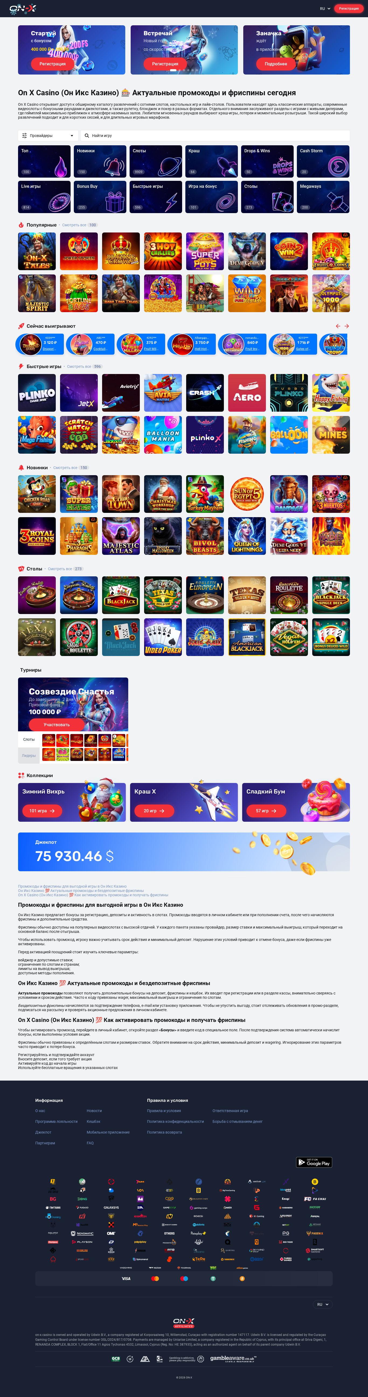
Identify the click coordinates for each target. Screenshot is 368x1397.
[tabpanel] (71, 50)
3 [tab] (184, 70)
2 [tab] (180, 70)
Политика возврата (164, 1132)
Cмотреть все (82, 366)
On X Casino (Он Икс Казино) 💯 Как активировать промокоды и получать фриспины (93, 895)
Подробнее (276, 63)
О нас (40, 1111)
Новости (94, 1111)
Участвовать (57, 724)
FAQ (90, 1143)
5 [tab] (193, 70)
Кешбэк (93, 1121)
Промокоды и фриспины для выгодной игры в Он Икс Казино (72, 886)
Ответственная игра (230, 1111)
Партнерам (45, 1143)
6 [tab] (197, 70)
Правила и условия (164, 1111)
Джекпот (43, 1132)
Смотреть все (77, 225)
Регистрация (349, 8)
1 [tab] (173, 70)
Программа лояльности (56, 1121)
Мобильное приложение (108, 1132)
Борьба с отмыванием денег (238, 1121)
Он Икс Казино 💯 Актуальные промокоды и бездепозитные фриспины (81, 890)
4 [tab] (188, 70)
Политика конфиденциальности (175, 1121)
